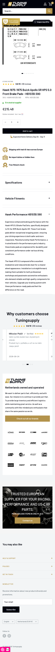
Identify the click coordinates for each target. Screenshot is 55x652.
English (6, 621)
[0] (50, 4)
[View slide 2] (24, 73)
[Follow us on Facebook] (4, 636)
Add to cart (27, 131)
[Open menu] (4, 4)
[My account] (45, 4)
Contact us (27, 520)
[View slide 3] (26, 73)
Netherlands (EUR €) (25, 621)
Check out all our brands (27, 418)
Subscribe (11, 609)
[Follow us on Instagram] (9, 636)
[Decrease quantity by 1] (5, 122)
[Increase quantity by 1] (17, 122)
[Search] (49, 11)
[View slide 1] (22, 73)
